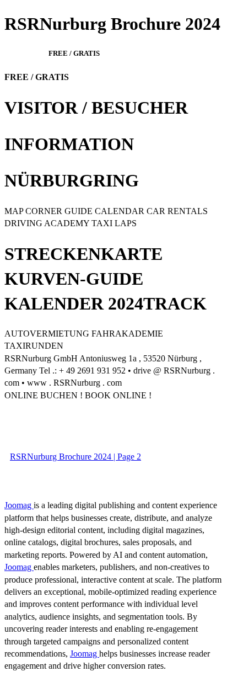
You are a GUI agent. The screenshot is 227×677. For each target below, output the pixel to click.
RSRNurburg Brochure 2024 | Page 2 (75, 456)
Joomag (19, 505)
